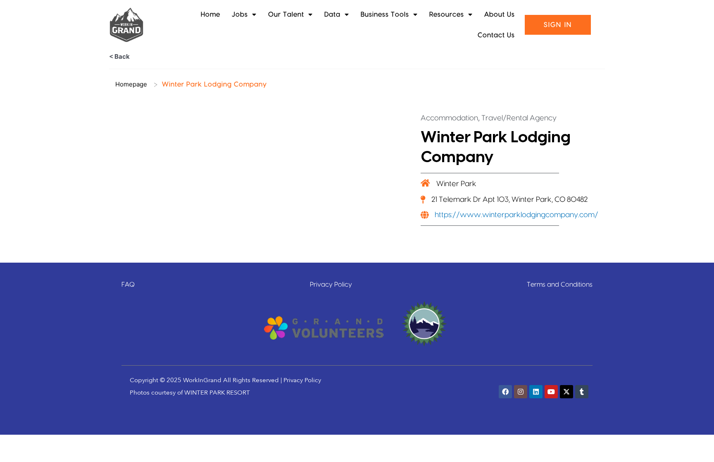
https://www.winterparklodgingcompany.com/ (516, 214)
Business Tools (385, 14)
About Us (499, 14)
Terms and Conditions (560, 284)
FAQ (128, 284)
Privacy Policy (331, 284)
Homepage (131, 84)
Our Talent (286, 14)
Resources (446, 14)
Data (332, 14)
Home (210, 14)
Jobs (240, 14)
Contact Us (496, 35)
